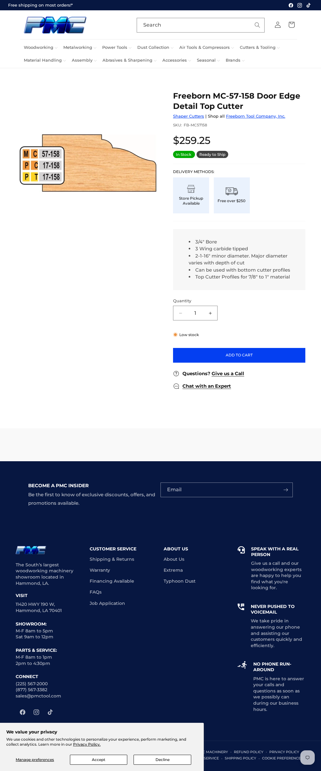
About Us (174, 559)
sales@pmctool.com (38, 696)
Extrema (173, 570)
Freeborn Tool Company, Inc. (255, 116)
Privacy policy (284, 752)
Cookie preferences (282, 758)
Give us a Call (228, 373)
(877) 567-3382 (31, 689)
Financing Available (112, 581)
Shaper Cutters (188, 116)
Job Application (107, 603)
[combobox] (200, 25)
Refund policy (248, 752)
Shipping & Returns (112, 559)
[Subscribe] (285, 490)
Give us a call (265, 563)
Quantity (182, 300)
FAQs (96, 592)
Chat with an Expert (206, 386)
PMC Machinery (212, 752)
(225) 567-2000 (32, 684)
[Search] (257, 25)
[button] (40, 47)
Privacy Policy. (87, 744)
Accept (98, 759)
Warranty (100, 570)
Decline (162, 759)
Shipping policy (240, 758)
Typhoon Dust (180, 581)
